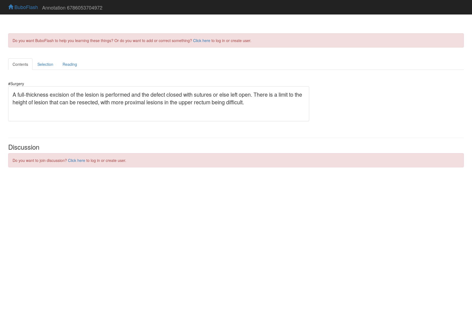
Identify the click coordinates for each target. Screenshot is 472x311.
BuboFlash (25, 6)
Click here (201, 40)
